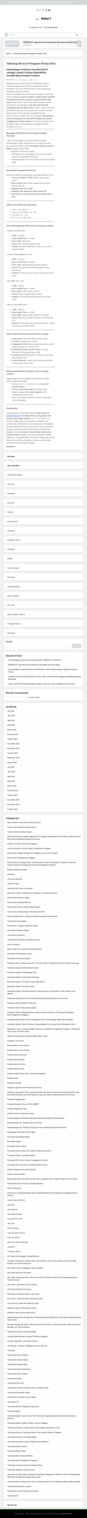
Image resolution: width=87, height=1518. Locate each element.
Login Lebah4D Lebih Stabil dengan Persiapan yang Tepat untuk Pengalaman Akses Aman (41, 684)
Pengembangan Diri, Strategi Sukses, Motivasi (24, 1123)
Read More (10, 446)
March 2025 (11, 786)
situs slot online (13, 1237)
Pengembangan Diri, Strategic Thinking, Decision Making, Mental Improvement (36, 1127)
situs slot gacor (13, 568)
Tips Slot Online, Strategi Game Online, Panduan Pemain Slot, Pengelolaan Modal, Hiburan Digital (43, 1482)
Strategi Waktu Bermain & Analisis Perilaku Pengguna (27, 1336)
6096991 (11, 80)
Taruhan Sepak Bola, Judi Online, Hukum (22, 1341)
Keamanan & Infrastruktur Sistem (19, 954)
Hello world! (34, 697)
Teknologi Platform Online (17, 1446)
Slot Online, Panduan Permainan (19, 1289)
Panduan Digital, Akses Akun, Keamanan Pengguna (26, 1074)
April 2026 (11, 725)
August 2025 (12, 762)
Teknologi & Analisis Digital (17, 1360)
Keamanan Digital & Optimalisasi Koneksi (23, 968)
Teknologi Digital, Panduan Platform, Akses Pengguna (27, 1423)
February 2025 (12, 790)
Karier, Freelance (13, 944)
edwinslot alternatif (14, 879)
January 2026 (12, 739)
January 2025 (12, 795)
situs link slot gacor (14, 475)
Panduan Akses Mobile (16, 1060)
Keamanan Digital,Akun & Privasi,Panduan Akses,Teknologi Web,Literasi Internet (37, 998)
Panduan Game (13, 1078)
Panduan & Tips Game (15, 1041)
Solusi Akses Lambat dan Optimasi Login (23, 1303)
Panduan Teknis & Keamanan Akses (20, 1113)
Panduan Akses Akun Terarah (18, 1050)
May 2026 (11, 720)
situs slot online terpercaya (17, 1242)
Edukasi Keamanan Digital (17, 870)
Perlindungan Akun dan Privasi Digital (21, 1132)
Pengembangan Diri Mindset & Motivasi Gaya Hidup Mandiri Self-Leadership (35, 1118)
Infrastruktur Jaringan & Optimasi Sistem (22, 926)
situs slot (10, 484)
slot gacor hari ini (14, 540)
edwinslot (11, 874)
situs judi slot (12, 1210)
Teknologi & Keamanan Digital (18, 1393)
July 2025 (10, 767)
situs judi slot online (15, 1219)
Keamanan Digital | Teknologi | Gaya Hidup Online (26, 982)
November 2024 (13, 804)
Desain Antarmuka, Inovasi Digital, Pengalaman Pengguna (29, 848)
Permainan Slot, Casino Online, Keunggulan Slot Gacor (27, 1160)
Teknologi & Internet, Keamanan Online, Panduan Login (27, 1388)
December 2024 (13, 800)
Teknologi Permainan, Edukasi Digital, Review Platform (28, 1442)
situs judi (10, 1205)
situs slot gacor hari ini (16, 614)
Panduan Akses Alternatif (17, 1055)
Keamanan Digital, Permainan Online (21, 986)
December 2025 (13, 744)
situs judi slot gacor (14, 1214)
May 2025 (11, 776)
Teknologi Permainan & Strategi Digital (21, 1437)
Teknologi (11, 1350)
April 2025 (11, 781)
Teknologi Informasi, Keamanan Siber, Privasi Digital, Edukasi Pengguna (34, 1432)
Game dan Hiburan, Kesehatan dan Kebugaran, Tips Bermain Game (32, 893)
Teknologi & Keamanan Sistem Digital (21, 1397)
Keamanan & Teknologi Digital (18, 958)
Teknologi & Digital (14, 1379)
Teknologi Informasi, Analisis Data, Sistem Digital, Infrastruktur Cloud (33, 1428)
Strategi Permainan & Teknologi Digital (21, 1332)
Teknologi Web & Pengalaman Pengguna (22, 1460)
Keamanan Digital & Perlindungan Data (21, 972)
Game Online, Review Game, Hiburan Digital (23, 907)
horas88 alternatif (13, 416)
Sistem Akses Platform (16, 1200)
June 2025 (11, 772)
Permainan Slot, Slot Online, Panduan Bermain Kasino (27, 1165)
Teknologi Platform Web (16, 1451)
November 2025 (13, 748)
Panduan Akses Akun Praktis (18, 1045)
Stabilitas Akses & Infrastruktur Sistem (22, 1308)
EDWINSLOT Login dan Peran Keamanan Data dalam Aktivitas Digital (39, 42)
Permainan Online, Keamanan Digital (21, 1155)
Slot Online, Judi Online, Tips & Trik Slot (22, 1285)
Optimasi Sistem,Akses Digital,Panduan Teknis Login (27, 1036)
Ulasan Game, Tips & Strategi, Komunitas (22, 1491)
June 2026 (11, 716)
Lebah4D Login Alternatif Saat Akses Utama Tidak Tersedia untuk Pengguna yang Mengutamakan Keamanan (39, 2)
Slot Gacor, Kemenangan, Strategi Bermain (23, 1256)
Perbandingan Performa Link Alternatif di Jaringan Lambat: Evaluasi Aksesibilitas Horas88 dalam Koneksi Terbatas (27, 72)
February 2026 (12, 734)
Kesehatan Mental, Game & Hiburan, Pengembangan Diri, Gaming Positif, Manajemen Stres (41, 1024)
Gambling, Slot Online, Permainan (19, 888)
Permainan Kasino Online (16, 1146)
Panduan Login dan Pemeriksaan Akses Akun (24, 1088)
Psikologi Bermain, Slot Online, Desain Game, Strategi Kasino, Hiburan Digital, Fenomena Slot (42, 1179)
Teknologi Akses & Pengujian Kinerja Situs (23, 1407)
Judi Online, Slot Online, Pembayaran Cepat (23, 940)
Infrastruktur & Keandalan (16, 921)
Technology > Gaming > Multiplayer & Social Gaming (27, 1346)
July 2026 (10, 711)
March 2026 (11, 730)
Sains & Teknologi (14, 1188)
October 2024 (12, 809)
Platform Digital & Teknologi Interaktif (21, 1170)
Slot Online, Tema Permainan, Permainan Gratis (25, 1299)
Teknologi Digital (13, 1411)
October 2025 (12, 753)
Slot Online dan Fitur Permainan (19, 1273)
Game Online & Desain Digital (18, 898)
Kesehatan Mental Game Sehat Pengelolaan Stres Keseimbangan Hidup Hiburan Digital (40, 1020)
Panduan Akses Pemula (16, 1064)
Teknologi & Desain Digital (17, 1374)
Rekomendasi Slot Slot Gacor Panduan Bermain (25, 1184)
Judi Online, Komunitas (16, 935)
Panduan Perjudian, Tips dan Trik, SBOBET (23, 1104)
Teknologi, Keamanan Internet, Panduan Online (24, 1465)
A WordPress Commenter (17, 697)
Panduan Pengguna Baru (16, 1099)
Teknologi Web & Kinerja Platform (20, 1456)
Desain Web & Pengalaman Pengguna (21, 858)
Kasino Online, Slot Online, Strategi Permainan (24, 949)
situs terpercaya (13, 587)
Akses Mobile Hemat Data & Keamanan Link (24, 823)
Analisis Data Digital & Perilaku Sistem (22, 827)
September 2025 (13, 758)
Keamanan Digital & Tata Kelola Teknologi (23, 977)
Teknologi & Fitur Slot (15, 1383)
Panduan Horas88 (14, 1083)
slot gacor (11, 493)
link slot (10, 512)
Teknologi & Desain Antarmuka (19, 1369)
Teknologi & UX (13, 1402)
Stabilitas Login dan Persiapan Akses (21, 1313)
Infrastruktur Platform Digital (18, 930)
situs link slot (12, 521)
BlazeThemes (67, 1514)
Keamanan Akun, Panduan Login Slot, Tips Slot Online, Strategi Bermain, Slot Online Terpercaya (43, 963)
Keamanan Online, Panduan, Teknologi (21, 1003)
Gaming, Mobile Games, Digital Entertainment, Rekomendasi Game (32, 916)
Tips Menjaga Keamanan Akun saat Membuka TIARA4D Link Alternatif (34, 660)
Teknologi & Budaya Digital (17, 1364)
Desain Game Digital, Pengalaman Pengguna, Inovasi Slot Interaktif (32, 853)
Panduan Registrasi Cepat (17, 1109)
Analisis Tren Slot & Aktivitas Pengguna (22, 844)
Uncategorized (12, 1496)
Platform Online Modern (16, 1174)
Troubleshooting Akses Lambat (19, 1486)
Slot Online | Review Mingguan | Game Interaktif (25, 1268)
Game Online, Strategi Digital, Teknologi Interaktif (26, 912)
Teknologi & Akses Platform (18, 1355)
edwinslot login (13, 884)
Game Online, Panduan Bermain (19, 902)
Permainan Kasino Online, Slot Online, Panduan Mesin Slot (29, 1151)
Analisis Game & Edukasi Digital (19, 832)
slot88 (9, 559)
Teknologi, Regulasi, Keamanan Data (21, 1470)
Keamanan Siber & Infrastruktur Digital (21, 1008)
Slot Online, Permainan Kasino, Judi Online (23, 1294)
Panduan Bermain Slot (15, 1069)
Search (9, 641)
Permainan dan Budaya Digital (18, 1137)
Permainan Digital (14, 1141)
